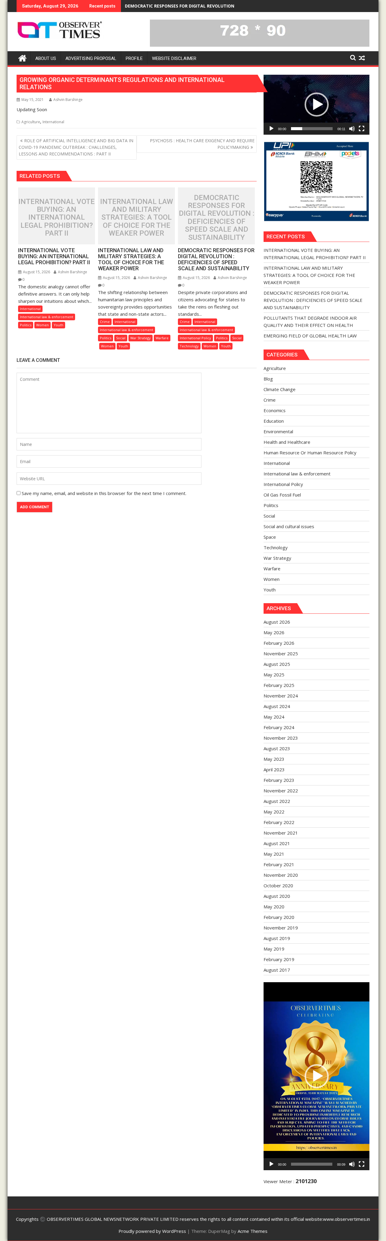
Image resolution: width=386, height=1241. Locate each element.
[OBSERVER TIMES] (22, 57)
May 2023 (274, 759)
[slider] (312, 128)
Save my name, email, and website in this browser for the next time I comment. (104, 493)
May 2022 (274, 812)
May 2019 (274, 949)
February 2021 (279, 864)
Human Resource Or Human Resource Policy (310, 453)
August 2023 (277, 748)
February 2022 (279, 822)
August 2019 (277, 938)
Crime (105, 321)
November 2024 (281, 696)
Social (120, 338)
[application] (316, 105)
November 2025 (281, 653)
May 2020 (274, 907)
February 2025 (279, 685)
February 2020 (279, 917)
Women (42, 325)
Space (270, 537)
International (53, 121)
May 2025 (274, 675)
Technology (189, 346)
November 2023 (281, 738)
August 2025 (277, 664)
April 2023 (274, 769)
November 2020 (281, 875)
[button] (317, 104)
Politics (25, 325)
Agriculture (30, 121)
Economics (275, 410)
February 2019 (279, 959)
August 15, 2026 (36, 271)
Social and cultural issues (289, 526)
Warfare (162, 338)
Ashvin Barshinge (68, 99)
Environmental (278, 431)
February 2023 (279, 780)
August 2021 (277, 843)
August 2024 (277, 706)
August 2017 (277, 970)
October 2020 (278, 885)
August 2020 (277, 896)
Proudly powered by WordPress (152, 1231)
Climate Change (280, 389)
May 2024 (274, 717)
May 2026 (274, 632)
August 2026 (277, 622)
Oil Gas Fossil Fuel (282, 495)
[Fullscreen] (362, 129)
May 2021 (274, 854)
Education (274, 421)
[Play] (271, 129)
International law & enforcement (46, 317)
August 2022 (277, 801)
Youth (58, 325)
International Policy (195, 338)
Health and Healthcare (287, 442)
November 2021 (281, 833)
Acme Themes (252, 1231)
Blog (268, 379)
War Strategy (140, 338)
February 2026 (279, 643)
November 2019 (281, 928)
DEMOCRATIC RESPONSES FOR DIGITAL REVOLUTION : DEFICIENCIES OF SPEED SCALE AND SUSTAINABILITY (235, 6)
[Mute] (352, 129)
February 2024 (279, 727)
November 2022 (281, 791)
